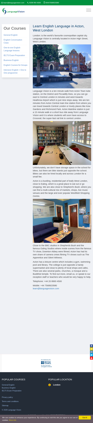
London (56, 385)
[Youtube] (91, 358)
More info (12, 420)
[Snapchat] (91, 348)
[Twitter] (91, 355)
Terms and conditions (10, 401)
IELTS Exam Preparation (14, 55)
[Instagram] (91, 351)
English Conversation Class (13, 41)
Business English (11, 60)
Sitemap (5, 405)
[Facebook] (91, 345)
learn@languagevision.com (14, 3)
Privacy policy (7, 397)
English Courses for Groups (15, 65)
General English (11, 35)
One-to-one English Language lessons (12, 49)
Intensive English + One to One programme (15, 71)
